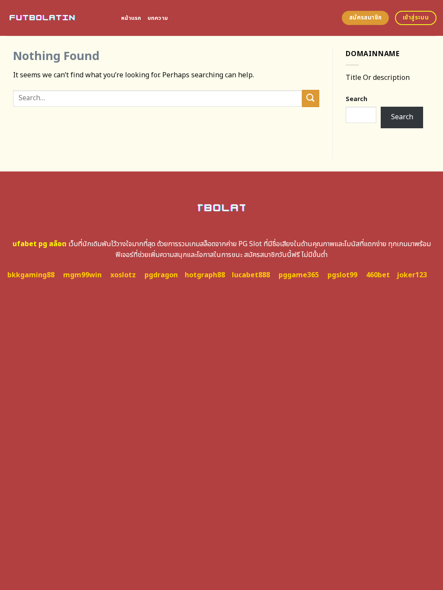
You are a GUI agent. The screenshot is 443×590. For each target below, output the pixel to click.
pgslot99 (342, 275)
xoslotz (123, 275)
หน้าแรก (131, 18)
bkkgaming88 (31, 275)
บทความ (158, 18)
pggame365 (299, 275)
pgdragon (161, 275)
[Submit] (310, 98)
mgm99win (82, 275)
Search (356, 99)
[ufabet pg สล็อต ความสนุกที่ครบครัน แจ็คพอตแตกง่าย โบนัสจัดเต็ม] (57, 18)
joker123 (412, 275)
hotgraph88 (205, 275)
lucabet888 (251, 275)
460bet (378, 275)
